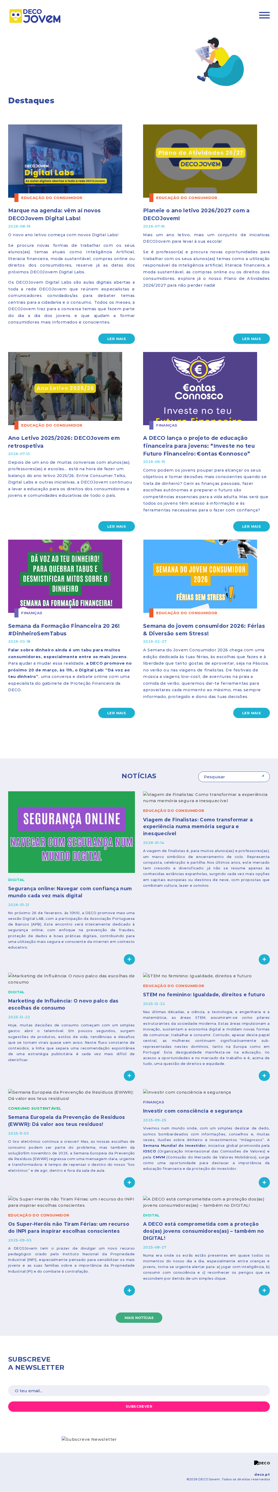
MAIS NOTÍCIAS (139, 1317)
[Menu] (264, 16)
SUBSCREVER (139, 1406)
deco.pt (262, 1474)
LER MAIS (116, 339)
